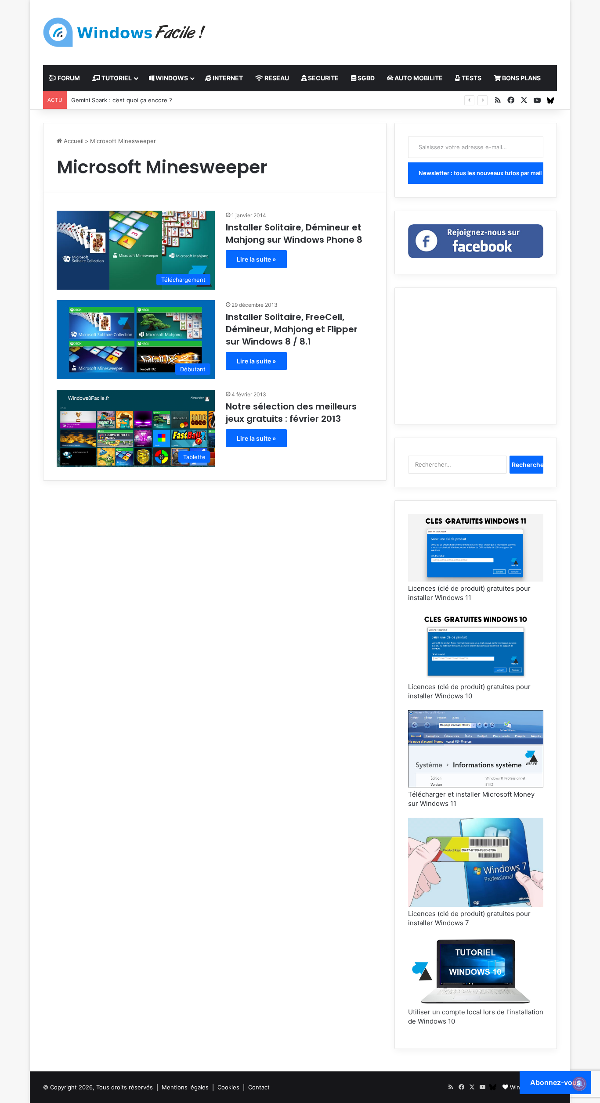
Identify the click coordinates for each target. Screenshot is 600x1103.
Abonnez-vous (555, 1082)
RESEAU (276, 78)
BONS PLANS (521, 78)
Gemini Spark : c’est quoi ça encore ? (121, 100)
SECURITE (323, 78)
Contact (259, 1087)
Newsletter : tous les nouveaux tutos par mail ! (481, 172)
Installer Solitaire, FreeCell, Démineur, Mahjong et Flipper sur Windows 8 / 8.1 (292, 329)
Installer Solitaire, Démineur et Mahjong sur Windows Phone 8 (294, 233)
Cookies (228, 1087)
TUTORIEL (116, 78)
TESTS (470, 78)
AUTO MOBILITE (418, 78)
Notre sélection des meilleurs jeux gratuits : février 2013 (291, 412)
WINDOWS (171, 78)
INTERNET (227, 78)
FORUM (68, 78)
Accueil (72, 140)
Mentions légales (185, 1087)
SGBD (365, 78)
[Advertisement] (388, 28)
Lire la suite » (256, 259)
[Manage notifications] (579, 1084)
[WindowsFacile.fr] (124, 32)
